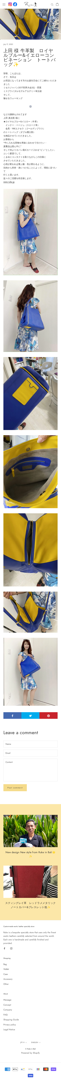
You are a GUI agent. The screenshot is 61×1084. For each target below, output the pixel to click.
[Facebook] (15, 4)
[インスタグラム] (10, 4)
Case (5, 974)
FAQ (5, 1014)
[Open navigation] (4, 4)
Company (7, 1009)
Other (6, 984)
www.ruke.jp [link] (9, 182)
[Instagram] (11, 948)
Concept (7, 1004)
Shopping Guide (11, 1019)
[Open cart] (57, 4)
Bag (5, 964)
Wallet (6, 969)
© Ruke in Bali (30, 1049)
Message (7, 999)
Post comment (15, 787)
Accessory (7, 979)
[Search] (52, 4)
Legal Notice (9, 1029)
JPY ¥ (22, 1042)
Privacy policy (9, 1024)
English (34, 1042)
